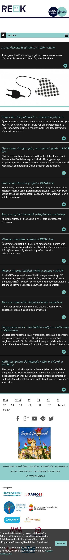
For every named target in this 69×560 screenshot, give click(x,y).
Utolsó (6, 410)
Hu (9, 35)
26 (58, 400)
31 (40, 405)
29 (20, 405)
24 (38, 400)
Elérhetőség (25, 471)
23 (29, 400)
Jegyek (14, 471)
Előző (18, 400)
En (14, 35)
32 (49, 405)
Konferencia (61, 467)
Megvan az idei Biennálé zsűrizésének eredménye (34, 214)
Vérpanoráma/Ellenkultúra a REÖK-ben (28, 239)
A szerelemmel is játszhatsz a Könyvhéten (28, 47)
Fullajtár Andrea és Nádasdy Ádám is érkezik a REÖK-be (32, 363)
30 (30, 405)
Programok (9, 467)
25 (48, 400)
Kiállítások (22, 467)
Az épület (34, 467)
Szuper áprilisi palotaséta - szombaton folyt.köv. (33, 117)
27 (4, 405)
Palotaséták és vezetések (47, 471)
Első (5, 400)
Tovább (61, 405)
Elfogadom (60, 543)
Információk (47, 467)
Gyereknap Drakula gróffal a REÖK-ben (28, 183)
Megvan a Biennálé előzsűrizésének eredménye (32, 302)
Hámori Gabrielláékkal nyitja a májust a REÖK (33, 270)
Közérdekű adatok (35, 476)
